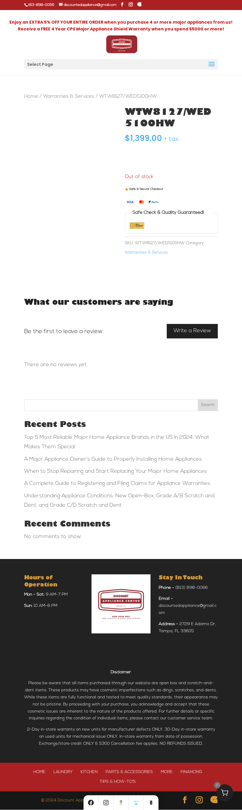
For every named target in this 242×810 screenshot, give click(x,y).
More (167, 772)
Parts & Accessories (129, 772)
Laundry (63, 772)
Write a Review (192, 331)
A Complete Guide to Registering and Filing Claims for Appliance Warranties (117, 483)
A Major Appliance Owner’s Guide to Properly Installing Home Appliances (113, 459)
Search (208, 405)
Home (31, 96)
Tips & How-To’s (118, 782)
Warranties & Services (68, 96)
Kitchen (89, 772)
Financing (191, 772)
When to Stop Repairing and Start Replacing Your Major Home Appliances (115, 471)
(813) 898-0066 (191, 588)
